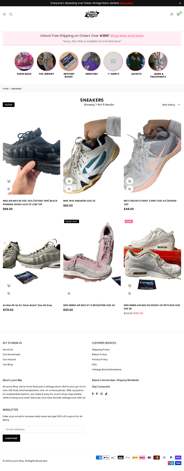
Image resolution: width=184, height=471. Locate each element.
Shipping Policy (101, 349)
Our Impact (9, 359)
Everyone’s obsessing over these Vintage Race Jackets (92, 3)
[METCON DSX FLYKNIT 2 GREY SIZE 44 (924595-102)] (152, 154)
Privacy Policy (100, 359)
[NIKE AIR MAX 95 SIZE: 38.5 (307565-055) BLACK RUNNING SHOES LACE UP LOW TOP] (31, 154)
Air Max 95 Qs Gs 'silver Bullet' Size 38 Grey (27, 305)
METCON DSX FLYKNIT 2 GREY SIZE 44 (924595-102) (150, 202)
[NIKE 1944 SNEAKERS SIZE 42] (92, 154)
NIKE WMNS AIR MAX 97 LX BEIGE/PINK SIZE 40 (89, 305)
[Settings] (171, 14)
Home (6, 88)
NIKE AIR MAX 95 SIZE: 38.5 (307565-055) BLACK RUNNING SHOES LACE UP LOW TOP (30, 202)
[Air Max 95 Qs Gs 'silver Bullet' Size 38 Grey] (31, 259)
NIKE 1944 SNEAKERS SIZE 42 (79, 200)
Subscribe (11, 438)
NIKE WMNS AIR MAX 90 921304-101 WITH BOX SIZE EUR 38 (152, 307)
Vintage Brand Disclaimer (107, 369)
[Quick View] (8, 188)
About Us (8, 349)
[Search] (11, 14)
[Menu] (4, 14)
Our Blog (8, 364)
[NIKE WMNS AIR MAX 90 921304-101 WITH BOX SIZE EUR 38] (152, 259)
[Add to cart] (8, 181)
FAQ (94, 364)
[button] (178, 14)
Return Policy (99, 354)
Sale (129, 221)
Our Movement (11, 354)
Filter (8, 104)
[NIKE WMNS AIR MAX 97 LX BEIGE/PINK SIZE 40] (92, 259)
